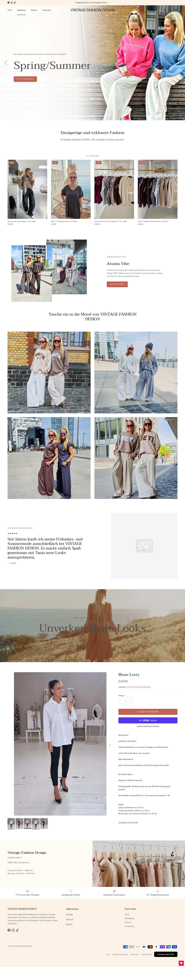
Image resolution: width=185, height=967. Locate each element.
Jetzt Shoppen (117, 284)
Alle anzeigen (92, 156)
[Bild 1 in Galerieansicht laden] (60, 744)
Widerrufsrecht (146, 954)
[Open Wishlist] (181, 963)
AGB (108, 954)
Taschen (34, 10)
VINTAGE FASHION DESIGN (138, 687)
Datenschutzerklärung (120, 954)
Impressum (134, 954)
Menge (121, 695)
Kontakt (69, 914)
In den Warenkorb (148, 712)
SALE (10, 10)
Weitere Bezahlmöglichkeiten (148, 726)
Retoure (69, 924)
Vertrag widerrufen (165, 954)
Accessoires (46, 10)
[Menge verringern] (121, 701)
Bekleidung (21, 10)
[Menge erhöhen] (130, 701)
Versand (69, 919)
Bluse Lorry (129, 674)
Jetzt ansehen (24, 79)
